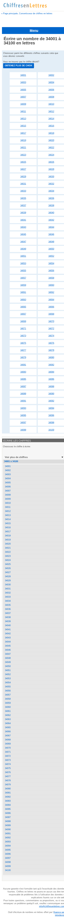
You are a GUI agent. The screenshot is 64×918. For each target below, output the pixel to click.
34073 (23, 335)
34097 (23, 422)
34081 (23, 365)
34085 (23, 379)
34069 (23, 321)
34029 (23, 176)
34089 (23, 393)
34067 (23, 314)
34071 (23, 328)
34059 (23, 285)
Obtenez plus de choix (18, 65)
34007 (23, 97)
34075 (23, 343)
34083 (23, 372)
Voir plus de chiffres (16, 457)
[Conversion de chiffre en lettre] (25, 5)
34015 (23, 126)
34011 (23, 111)
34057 (23, 278)
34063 (23, 299)
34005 (23, 89)
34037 (23, 205)
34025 (23, 162)
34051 (23, 256)
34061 (23, 292)
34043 (23, 227)
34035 (23, 198)
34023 (23, 155)
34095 (23, 415)
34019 (23, 140)
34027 (23, 169)
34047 (23, 241)
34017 (23, 133)
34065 (23, 307)
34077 (23, 350)
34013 (23, 118)
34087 (23, 386)
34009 (23, 104)
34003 (23, 82)
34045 (23, 234)
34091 (23, 401)
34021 (23, 147)
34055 (23, 270)
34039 (23, 212)
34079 (23, 357)
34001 (23, 75)
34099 (23, 430)
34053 (23, 263)
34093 (23, 408)
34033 (23, 191)
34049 (23, 249)
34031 (23, 183)
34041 (23, 220)
